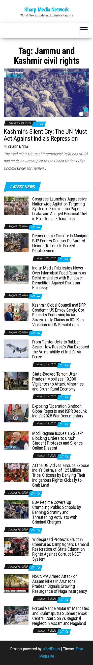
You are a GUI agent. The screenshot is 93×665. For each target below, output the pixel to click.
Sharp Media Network (46, 9)
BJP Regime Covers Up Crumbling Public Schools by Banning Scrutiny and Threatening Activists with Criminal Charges (56, 512)
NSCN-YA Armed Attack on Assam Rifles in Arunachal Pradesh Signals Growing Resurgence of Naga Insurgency (59, 584)
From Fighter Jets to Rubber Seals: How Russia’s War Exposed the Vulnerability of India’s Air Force (60, 349)
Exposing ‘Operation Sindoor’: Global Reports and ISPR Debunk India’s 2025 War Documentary (59, 411)
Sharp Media (18, 147)
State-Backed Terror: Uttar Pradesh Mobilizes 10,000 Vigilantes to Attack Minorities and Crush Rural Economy (58, 381)
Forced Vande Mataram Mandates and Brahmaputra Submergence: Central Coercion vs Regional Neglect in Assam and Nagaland (60, 616)
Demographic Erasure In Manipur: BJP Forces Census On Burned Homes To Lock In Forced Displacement (60, 243)
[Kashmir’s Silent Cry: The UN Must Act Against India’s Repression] (46, 92)
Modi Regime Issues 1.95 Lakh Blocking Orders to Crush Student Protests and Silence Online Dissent (58, 441)
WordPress (51, 649)
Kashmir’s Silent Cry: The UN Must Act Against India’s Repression (45, 135)
